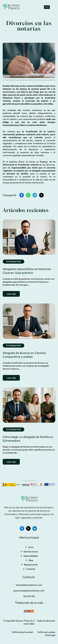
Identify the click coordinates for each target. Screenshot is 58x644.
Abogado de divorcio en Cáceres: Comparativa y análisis (24, 355)
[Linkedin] (34, 528)
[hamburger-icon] (47, 7)
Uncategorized (13, 261)
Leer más (11, 294)
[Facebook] (22, 528)
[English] (25, 611)
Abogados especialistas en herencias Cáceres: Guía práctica (27, 271)
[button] (29, 584)
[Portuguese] (29, 611)
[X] (28, 528)
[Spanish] (32, 611)
